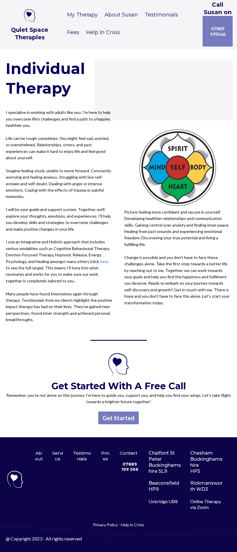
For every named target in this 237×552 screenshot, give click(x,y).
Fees (73, 32)
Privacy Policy (105, 524)
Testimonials (161, 15)
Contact (128, 453)
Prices (105, 456)
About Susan (121, 15)
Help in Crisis (132, 524)
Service (57, 456)
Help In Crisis (103, 32)
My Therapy (82, 15)
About (39, 456)
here (104, 261)
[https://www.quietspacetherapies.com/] (29, 16)
